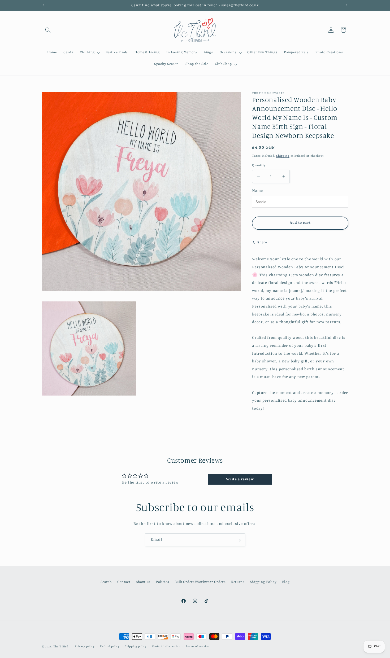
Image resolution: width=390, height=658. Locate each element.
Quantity (259, 165)
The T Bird (60, 646)
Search (106, 582)
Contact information (166, 646)
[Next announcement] (346, 5)
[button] (48, 30)
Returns (237, 582)
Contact (123, 582)
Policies (162, 582)
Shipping (282, 155)
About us (143, 582)
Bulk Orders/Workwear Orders (200, 582)
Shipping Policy (263, 582)
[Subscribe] (239, 539)
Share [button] (262, 242)
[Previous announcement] (43, 5)
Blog (286, 582)
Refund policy (110, 646)
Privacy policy (84, 646)
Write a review (240, 479)
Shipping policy (135, 646)
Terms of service (197, 646)
